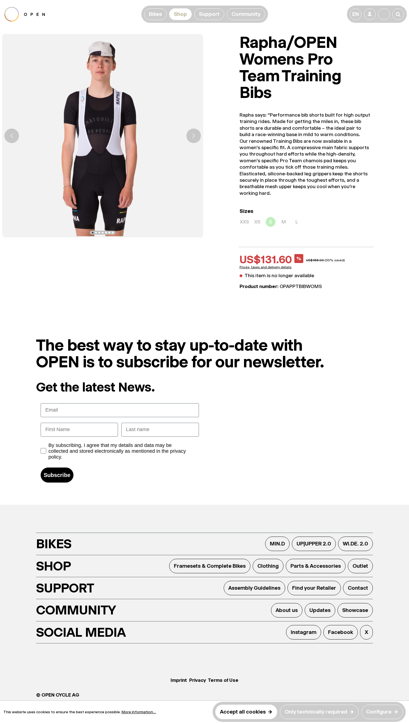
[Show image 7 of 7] (113, 232)
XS (257, 222)
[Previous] (11, 136)
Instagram (303, 632)
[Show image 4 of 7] (103, 232)
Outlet (360, 566)
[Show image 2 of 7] (96, 232)
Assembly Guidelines (254, 588)
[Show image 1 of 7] (92, 232)
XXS (244, 222)
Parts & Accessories (315, 566)
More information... (139, 712)
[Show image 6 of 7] (109, 232)
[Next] (193, 136)
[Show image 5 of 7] (106, 232)
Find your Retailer (314, 588)
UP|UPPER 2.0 (314, 543)
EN (355, 14)
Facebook (340, 632)
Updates (320, 610)
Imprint (179, 680)
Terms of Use (223, 680)
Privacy (197, 680)
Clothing (268, 566)
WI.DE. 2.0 (355, 543)
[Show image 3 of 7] (99, 232)
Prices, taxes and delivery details (266, 267)
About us (287, 610)
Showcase (355, 610)
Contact (358, 588)
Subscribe (57, 475)
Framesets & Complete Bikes (210, 566)
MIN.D (277, 543)
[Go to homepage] (71, 14)
